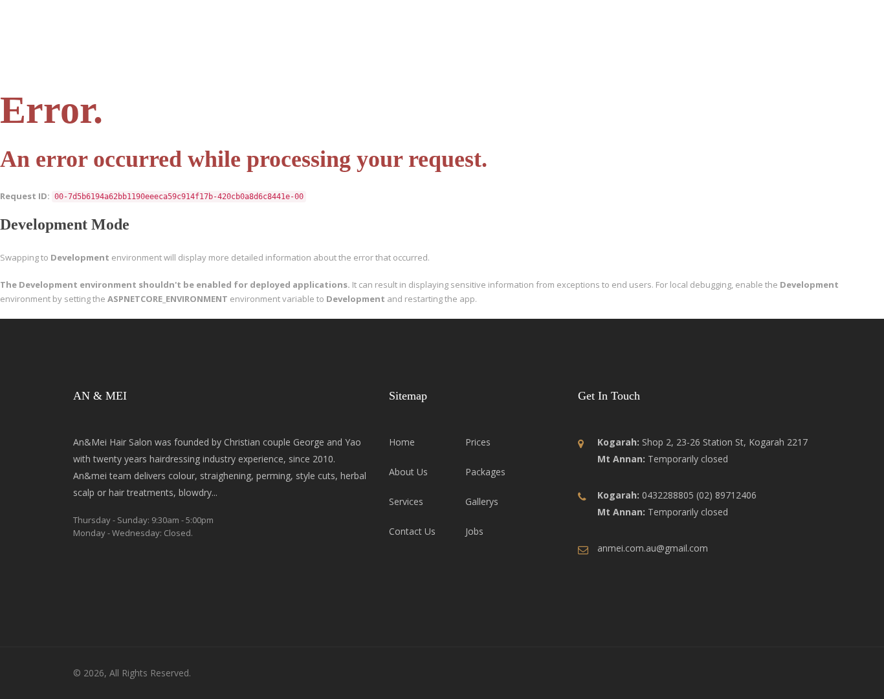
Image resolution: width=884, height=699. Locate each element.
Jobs (694, 61)
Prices (515, 61)
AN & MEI (127, 61)
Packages (575, 61)
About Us (394, 61)
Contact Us (754, 61)
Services (457, 61)
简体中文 (781, 16)
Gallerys (640, 61)
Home (337, 61)
